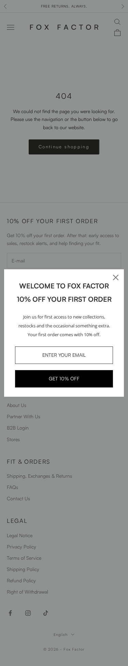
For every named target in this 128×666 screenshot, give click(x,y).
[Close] (116, 277)
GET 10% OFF (64, 378)
